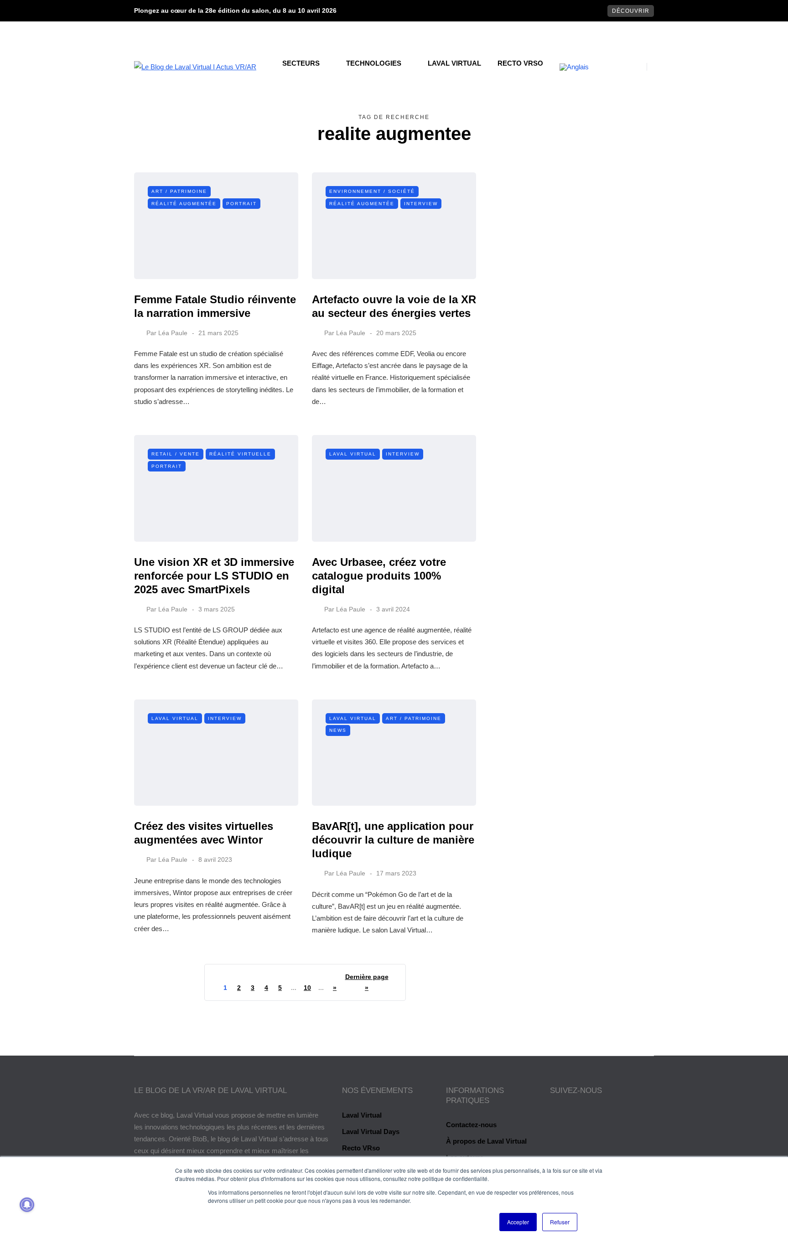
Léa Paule (172, 333)
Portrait (241, 203)
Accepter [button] (518, 1222)
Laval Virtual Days (370, 1131)
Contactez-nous (471, 1125)
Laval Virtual (454, 63)
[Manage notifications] (27, 1204)
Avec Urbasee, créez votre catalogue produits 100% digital (379, 576)
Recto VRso (520, 63)
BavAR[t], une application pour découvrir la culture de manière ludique (393, 840)
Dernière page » (367, 982)
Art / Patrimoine (179, 191)
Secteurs (301, 63)
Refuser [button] (560, 1222)
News (338, 730)
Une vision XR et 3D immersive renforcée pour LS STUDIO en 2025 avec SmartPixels (214, 576)
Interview (421, 203)
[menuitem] (574, 67)
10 (307, 987)
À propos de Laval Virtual (486, 1141)
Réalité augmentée (184, 203)
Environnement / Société (372, 191)
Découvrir (630, 11)
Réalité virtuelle (240, 453)
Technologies (373, 63)
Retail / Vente (175, 453)
